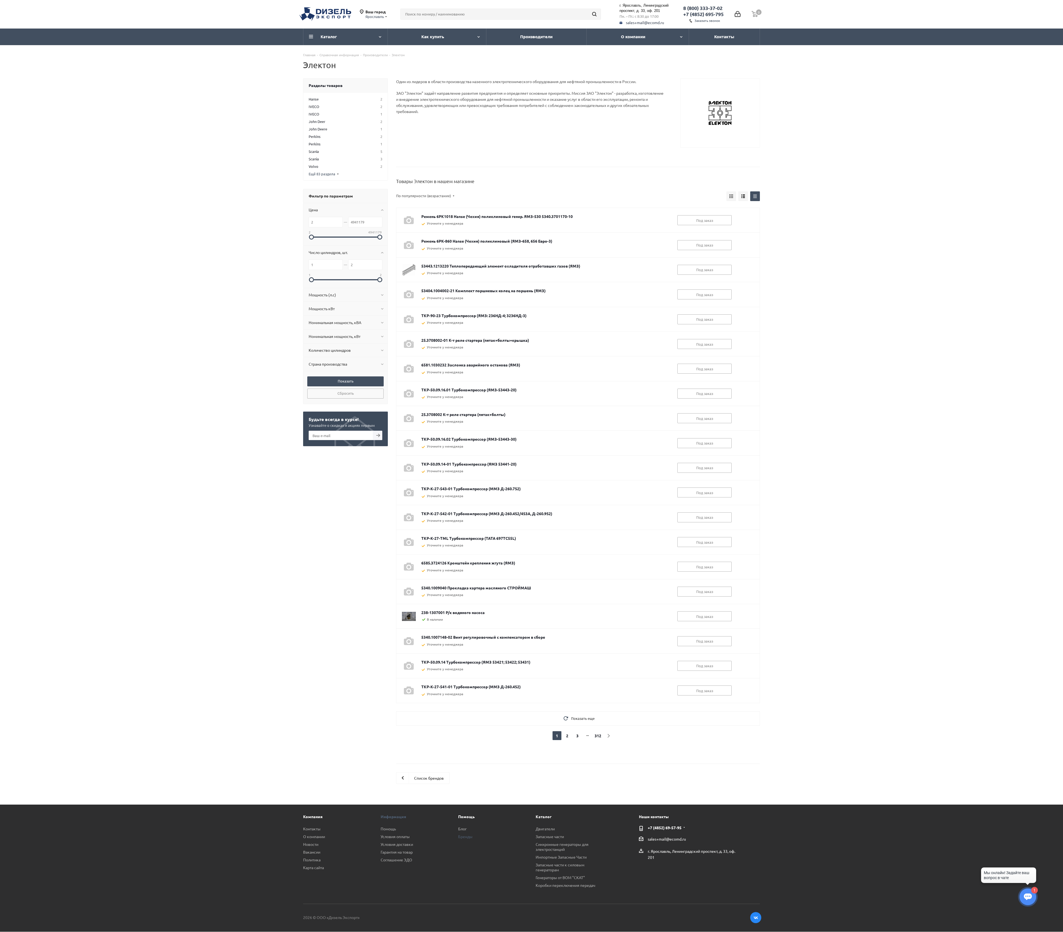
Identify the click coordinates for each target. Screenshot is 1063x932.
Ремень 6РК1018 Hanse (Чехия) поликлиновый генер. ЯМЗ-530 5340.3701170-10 (497, 216)
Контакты (312, 828)
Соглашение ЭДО (396, 859)
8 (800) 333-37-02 (703, 8)
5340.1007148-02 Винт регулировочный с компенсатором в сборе (483, 637)
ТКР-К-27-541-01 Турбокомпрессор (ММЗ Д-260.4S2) (471, 686)
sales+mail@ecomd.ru (645, 22)
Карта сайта (313, 867)
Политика (312, 859)
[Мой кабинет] (738, 14)
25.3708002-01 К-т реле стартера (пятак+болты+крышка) (475, 340)
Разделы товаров (325, 85)
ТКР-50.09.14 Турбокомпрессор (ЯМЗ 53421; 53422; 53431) (475, 661)
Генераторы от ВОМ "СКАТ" (560, 877)
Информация (393, 816)
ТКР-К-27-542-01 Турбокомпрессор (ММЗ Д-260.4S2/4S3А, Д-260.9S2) (486, 513)
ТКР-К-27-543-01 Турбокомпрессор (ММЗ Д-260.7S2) (471, 488)
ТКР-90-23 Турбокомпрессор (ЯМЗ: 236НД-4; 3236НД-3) (474, 315)
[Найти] (594, 14)
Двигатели (545, 828)
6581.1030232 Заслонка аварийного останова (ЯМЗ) (470, 364)
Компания (312, 816)
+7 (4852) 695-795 (703, 14)
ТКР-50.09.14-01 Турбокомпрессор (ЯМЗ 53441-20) (469, 463)
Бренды (465, 836)
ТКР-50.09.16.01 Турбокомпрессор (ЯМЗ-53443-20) (469, 389)
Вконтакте (755, 917)
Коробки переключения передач (565, 885)
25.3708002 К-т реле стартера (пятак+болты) (463, 414)
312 (598, 735)
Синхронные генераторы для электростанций (562, 847)
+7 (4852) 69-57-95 (665, 827)
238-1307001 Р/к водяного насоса (453, 612)
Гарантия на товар (397, 851)
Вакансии (311, 851)
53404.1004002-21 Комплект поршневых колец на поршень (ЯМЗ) (483, 290)
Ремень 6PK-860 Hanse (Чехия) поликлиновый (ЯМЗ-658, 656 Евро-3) (486, 240)
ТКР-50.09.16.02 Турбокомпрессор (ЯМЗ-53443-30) (469, 439)
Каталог (543, 816)
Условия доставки (397, 844)
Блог (462, 828)
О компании (314, 836)
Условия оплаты (395, 836)
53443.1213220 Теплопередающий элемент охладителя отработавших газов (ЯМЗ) (500, 265)
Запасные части (550, 836)
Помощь (388, 828)
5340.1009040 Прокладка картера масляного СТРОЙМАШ (476, 587)
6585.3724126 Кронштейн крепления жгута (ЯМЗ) (468, 562)
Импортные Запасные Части (561, 856)
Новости (310, 844)
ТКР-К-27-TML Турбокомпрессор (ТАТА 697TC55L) (468, 538)
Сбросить (345, 393)
